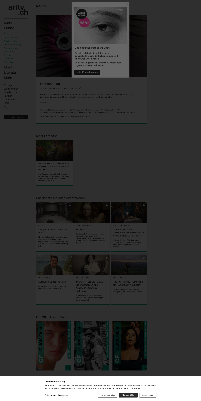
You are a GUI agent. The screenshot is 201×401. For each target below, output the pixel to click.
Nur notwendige (108, 395)
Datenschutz (50, 395)
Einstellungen (148, 395)
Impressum (63, 395)
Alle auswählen (128, 395)
